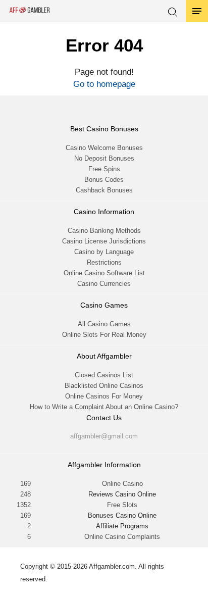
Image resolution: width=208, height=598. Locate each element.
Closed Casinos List (104, 375)
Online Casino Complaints (122, 536)
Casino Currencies (104, 283)
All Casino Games (104, 324)
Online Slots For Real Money (104, 334)
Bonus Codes (104, 179)
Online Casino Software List (104, 273)
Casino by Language (104, 252)
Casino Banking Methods (104, 230)
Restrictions (104, 262)
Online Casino (122, 483)
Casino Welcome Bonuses (104, 148)
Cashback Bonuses (104, 190)
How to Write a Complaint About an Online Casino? (104, 407)
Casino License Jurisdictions (104, 241)
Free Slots (122, 505)
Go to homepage (104, 84)
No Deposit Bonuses (104, 158)
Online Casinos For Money (104, 396)
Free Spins (104, 169)
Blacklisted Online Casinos (104, 385)
